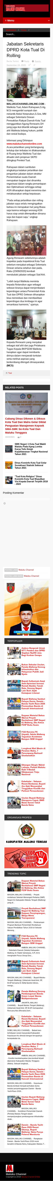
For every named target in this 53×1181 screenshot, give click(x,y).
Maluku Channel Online (30, 1177)
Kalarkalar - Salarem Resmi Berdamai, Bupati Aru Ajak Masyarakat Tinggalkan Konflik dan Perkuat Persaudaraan (33, 786)
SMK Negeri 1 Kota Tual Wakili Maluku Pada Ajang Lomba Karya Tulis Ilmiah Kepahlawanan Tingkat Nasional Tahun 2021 (31, 449)
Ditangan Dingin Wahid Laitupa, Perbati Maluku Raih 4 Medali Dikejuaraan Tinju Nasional (33, 770)
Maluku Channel (26, 570)
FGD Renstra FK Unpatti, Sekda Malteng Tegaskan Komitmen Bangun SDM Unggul (33, 735)
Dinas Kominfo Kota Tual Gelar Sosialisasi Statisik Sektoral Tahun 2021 (31, 465)
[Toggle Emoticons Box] (4, 503)
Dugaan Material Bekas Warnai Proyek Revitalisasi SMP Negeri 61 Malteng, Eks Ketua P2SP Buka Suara (33, 720)
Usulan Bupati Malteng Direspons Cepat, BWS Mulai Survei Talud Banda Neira (32, 801)
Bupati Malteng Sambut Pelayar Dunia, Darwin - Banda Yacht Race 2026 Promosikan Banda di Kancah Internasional (33, 704)
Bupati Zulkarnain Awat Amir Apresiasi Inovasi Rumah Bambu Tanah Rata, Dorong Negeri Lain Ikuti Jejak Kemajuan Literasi (33, 687)
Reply (27, 61)
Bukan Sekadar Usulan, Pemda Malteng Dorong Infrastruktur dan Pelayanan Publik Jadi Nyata (33, 669)
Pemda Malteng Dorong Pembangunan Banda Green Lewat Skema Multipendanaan (33, 995)
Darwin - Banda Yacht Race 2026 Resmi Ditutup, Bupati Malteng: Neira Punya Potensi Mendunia (32, 1130)
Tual (23, 30)
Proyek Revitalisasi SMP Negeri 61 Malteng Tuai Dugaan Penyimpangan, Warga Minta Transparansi (33, 913)
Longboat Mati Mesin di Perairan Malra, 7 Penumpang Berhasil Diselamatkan (33, 752)
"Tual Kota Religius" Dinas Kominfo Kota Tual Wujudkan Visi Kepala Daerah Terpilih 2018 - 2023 (31, 480)
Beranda (11, 30)
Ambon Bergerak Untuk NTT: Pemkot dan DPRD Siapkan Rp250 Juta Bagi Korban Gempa (33, 651)
